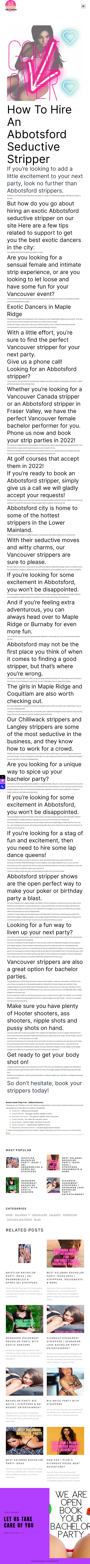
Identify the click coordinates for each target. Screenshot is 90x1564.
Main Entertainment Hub (65, 1130)
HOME (9, 1215)
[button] (83, 6)
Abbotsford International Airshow (23, 1128)
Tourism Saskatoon (18, 1125)
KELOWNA (21, 1215)
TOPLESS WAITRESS (19, 1219)
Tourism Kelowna (18, 1114)
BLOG (37, 1219)
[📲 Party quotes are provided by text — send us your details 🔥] (2, 786)
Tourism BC (16, 1111)
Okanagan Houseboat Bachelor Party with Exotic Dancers (29, 1186)
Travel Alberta (17, 1122)
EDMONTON (70, 1215)
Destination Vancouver (20, 1116)
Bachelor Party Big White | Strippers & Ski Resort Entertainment (24, 1404)
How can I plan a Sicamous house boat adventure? (63, 1463)
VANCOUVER (39, 1215)
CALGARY (55, 1215)
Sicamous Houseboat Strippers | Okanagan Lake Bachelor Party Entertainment (73, 1187)
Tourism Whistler (17, 1119)
